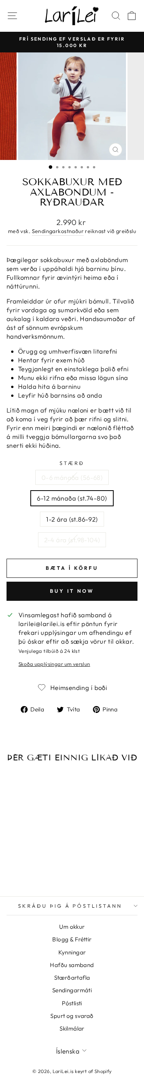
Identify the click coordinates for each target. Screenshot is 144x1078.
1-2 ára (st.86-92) (72, 519)
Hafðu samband (72, 965)
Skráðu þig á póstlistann (70, 906)
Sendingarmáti (72, 990)
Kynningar (72, 952)
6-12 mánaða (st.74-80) (72, 498)
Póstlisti (72, 1003)
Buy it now (72, 591)
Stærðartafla (72, 977)
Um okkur (71, 926)
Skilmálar (72, 1028)
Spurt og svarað (71, 1015)
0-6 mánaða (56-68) (72, 477)
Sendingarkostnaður (58, 231)
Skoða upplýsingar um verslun (54, 664)
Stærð (72, 463)
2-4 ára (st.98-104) (72, 540)
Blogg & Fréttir (71, 939)
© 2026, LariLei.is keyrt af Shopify (72, 1071)
